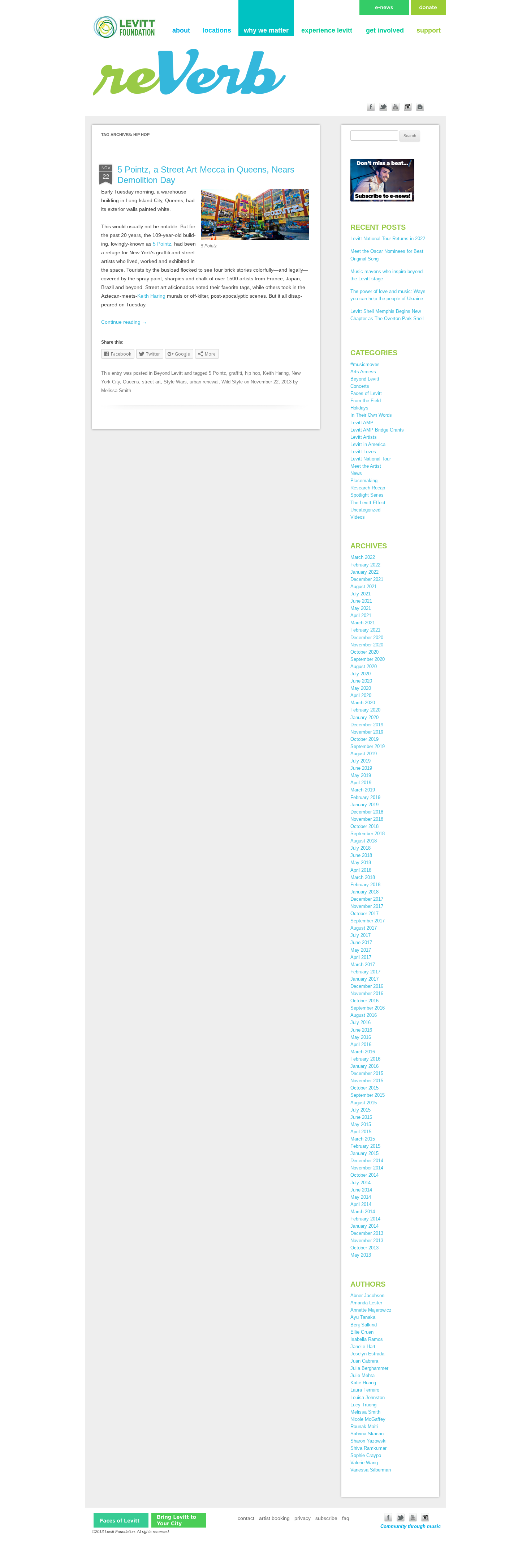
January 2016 (364, 1066)
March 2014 (362, 1211)
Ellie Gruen (362, 1332)
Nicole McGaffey (367, 1419)
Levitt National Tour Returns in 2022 (387, 238)
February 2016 (365, 1059)
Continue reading (124, 322)
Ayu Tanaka (362, 1317)
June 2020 (361, 681)
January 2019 (364, 804)
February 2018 (365, 884)
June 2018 (361, 855)
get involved (385, 30)
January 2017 (364, 979)
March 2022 (362, 557)
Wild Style (232, 382)
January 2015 (364, 1153)
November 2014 (366, 1168)
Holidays (359, 408)
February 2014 (365, 1219)
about (181, 30)
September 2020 (367, 659)
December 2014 (366, 1160)
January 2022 (364, 572)
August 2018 (363, 841)
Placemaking (363, 480)
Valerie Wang (364, 1462)
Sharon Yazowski (368, 1441)
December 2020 (366, 637)
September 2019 (367, 746)
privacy (302, 1518)
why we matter (266, 30)
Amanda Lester (366, 1302)
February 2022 (365, 565)
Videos (357, 517)
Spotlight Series (367, 495)
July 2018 (360, 848)
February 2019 (365, 797)
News (356, 473)
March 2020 (362, 702)
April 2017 (360, 957)
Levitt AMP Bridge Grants (377, 430)
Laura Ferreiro (364, 1390)
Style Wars (175, 382)
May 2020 (360, 688)
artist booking (274, 1518)
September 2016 (367, 1008)
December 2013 (366, 1233)
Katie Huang (363, 1382)
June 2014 (361, 1190)
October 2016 (364, 1000)
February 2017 (365, 971)
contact (246, 1518)
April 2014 (360, 1204)
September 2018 (367, 833)
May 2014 (360, 1197)
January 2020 (364, 717)
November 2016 (366, 993)
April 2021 (360, 615)
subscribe (326, 1518)
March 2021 (362, 622)
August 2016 (363, 1015)
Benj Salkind (363, 1325)
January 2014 (364, 1226)
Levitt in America (367, 444)
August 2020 (363, 666)
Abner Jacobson (367, 1295)
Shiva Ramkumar (368, 1448)
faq (345, 1518)
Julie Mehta (362, 1375)
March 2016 (362, 1051)
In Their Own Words (371, 415)
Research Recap (367, 487)
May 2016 (360, 1037)
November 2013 (366, 1240)
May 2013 (360, 1255)
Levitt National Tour (370, 459)
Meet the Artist (365, 466)
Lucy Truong (363, 1404)
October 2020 (364, 652)
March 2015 (362, 1139)
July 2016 (360, 1022)
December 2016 (366, 986)
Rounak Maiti (364, 1426)
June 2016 (361, 1030)
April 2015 (360, 1131)
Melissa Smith (116, 390)
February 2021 (365, 630)
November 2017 (366, 906)
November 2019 (366, 732)
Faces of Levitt (366, 393)
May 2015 (360, 1124)
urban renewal (204, 382)
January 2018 (364, 892)
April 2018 (360, 870)
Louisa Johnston (367, 1397)
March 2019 (362, 790)
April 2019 (360, 782)
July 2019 (360, 761)
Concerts (359, 386)
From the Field (365, 400)
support (428, 30)
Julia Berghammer (369, 1368)
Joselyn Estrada (367, 1353)
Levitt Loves (363, 451)
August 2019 (363, 753)
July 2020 (360, 673)
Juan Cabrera (364, 1361)
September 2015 (367, 1095)
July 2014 (360, 1182)
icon (121, 1520)
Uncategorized (365, 510)
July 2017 (360, 935)
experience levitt (326, 30)
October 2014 (364, 1175)
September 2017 (367, 920)
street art (151, 382)
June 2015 (361, 1117)
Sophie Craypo (365, 1455)
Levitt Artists (363, 437)
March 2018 (362, 877)
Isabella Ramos (366, 1339)
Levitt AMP (362, 422)
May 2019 (360, 775)
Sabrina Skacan (367, 1433)
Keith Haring (151, 296)
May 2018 (360, 862)
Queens (131, 382)
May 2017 (360, 950)
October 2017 (364, 913)
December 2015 (366, 1073)
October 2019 (364, 739)
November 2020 (366, 644)
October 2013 (364, 1247)
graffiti (235, 373)
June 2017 (361, 942)
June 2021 (361, 601)
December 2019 (366, 724)
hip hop (252, 373)
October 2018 (364, 826)
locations (217, 30)
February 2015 (365, 1146)
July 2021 (360, 593)
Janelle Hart (362, 1346)
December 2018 (366, 812)
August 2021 (363, 586)
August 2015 (363, 1102)
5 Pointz (162, 244)
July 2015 (360, 1110)
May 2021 (360, 608)
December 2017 (366, 899)
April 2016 (360, 1044)
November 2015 (366, 1080)
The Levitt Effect (367, 502)
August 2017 (363, 928)
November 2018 (366, 819)
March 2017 (362, 964)
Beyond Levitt (168, 373)
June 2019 (361, 768)
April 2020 (360, 695)
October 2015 (364, 1088)
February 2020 (365, 710)
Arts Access (363, 371)
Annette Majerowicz (371, 1310)
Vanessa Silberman (370, 1470)
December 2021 (366, 579)
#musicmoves (365, 364)
